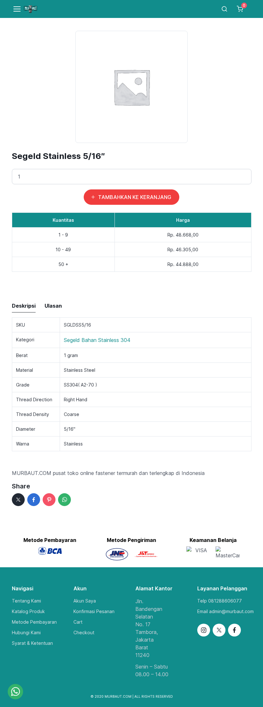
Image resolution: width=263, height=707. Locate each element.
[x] (18, 499)
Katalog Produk (28, 611)
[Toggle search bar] (224, 9)
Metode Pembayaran (34, 622)
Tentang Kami (26, 600)
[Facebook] (33, 499)
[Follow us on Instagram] (203, 630)
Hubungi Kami (26, 632)
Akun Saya (84, 600)
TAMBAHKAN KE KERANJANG (134, 197)
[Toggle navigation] (14, 9)
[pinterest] (49, 499)
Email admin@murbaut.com (225, 611)
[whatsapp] (64, 499)
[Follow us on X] (219, 630)
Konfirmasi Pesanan (94, 611)
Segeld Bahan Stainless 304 (97, 340)
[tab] (24, 306)
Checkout (83, 632)
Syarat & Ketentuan (32, 643)
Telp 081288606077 (219, 600)
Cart (77, 622)
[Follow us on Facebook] (234, 630)
